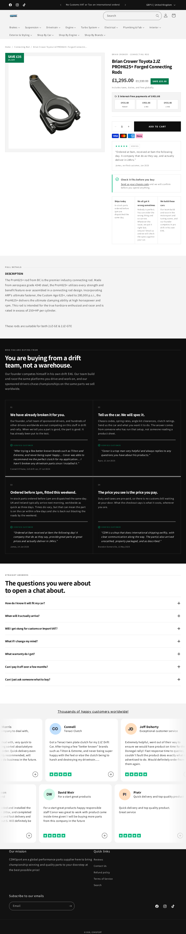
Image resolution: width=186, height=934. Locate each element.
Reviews (98, 859)
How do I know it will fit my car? (25, 603)
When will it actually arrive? (22, 616)
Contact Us (100, 865)
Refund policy (102, 872)
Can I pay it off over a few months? (26, 667)
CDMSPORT (97, 932)
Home (8, 46)
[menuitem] (15, 27)
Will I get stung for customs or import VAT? (31, 628)
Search (98, 885)
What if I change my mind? (21, 641)
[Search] (157, 16)
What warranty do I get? (20, 654)
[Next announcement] (125, 4)
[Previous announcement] (61, 4)
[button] (174, 16)
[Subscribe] (70, 906)
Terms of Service (103, 878)
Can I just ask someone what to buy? (27, 679)
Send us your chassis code (135, 184)
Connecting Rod (21, 46)
